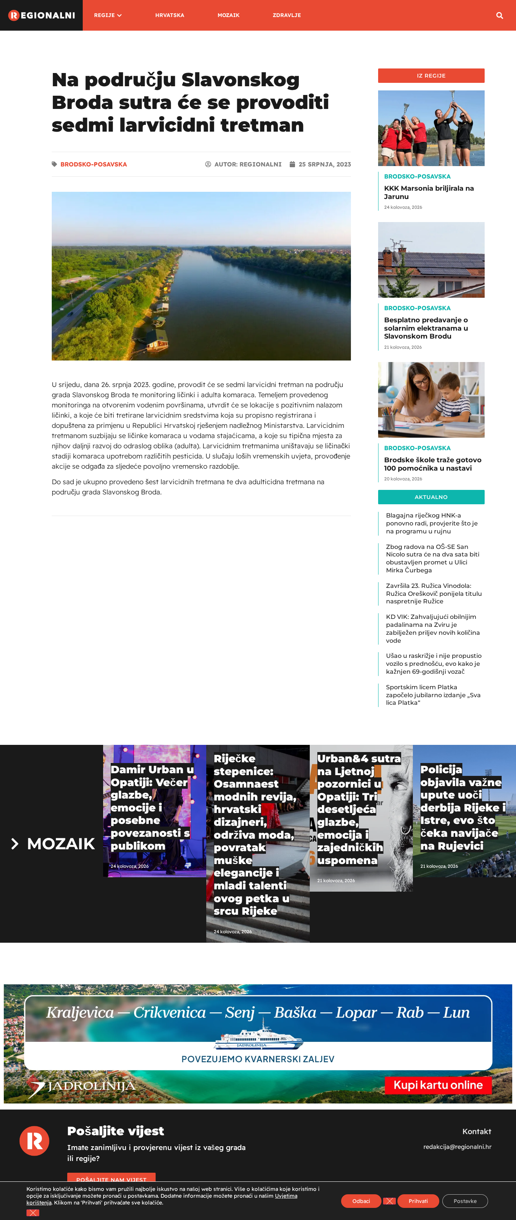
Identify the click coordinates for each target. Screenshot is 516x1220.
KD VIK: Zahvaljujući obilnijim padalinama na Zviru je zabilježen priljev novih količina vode (433, 628)
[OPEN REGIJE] (119, 15)
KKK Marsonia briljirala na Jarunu (429, 192)
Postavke (465, 1201)
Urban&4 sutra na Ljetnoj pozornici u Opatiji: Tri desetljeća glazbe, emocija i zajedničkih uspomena (359, 809)
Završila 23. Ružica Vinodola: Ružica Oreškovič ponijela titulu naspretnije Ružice (434, 593)
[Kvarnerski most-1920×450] (258, 1101)
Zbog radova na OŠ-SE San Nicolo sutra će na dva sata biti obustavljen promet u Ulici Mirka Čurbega (432, 558)
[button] (499, 15)
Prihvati (418, 1201)
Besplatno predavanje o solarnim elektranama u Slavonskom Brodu (426, 328)
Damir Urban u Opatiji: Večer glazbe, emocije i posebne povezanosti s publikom (152, 807)
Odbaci (361, 1201)
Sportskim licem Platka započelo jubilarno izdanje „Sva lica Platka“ (433, 695)
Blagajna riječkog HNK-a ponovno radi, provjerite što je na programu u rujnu (432, 523)
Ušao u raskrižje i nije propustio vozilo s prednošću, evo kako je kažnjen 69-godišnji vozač (434, 663)
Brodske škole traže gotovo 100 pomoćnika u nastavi (433, 464)
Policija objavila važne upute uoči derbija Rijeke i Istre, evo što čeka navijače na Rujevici (463, 807)
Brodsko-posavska (93, 164)
